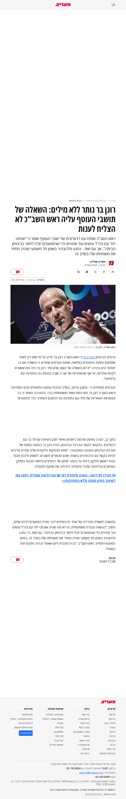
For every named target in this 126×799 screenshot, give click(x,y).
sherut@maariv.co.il (91, 772)
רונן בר (103, 561)
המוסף (86, 736)
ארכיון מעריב (84, 744)
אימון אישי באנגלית (54, 714)
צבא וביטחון (75, 200)
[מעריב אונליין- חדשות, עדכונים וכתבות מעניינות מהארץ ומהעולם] (63, 4)
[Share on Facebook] (104, 272)
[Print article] (78, 272)
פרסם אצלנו (84, 718)
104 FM (59, 736)
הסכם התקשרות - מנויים (21, 718)
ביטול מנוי (85, 753)
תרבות (112, 736)
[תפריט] (119, 5)
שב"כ (112, 561)
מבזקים (112, 718)
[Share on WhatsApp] (87, 272)
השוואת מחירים (56, 744)
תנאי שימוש (27, 714)
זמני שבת (58, 740)
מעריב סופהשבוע (81, 731)
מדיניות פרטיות (26, 723)
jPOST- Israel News (53, 718)
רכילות (113, 731)
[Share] (113, 272)
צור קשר (86, 714)
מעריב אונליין (97, 261)
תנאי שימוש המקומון (23, 727)
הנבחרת (112, 740)
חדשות (112, 714)
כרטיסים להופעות (108, 753)
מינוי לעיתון (85, 740)
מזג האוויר (111, 749)
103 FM (59, 727)
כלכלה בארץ (110, 723)
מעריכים (89, 357)
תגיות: (112, 558)
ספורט (112, 727)
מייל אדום (85, 723)
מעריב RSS (84, 727)
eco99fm (58, 731)
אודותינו (86, 749)
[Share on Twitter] (95, 272)
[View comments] (17, 272)
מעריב (113, 200)
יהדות (113, 744)
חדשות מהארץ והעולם (95, 200)
